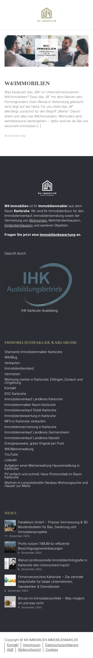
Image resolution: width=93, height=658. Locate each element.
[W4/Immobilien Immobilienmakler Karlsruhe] (46, 14)
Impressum (31, 645)
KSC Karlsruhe (15, 394)
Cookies (52, 650)
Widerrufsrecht (29, 650)
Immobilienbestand (19, 368)
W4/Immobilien (27, 83)
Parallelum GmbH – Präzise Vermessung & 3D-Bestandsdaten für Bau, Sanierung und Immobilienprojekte (53, 527)
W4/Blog (11, 357)
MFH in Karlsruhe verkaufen (25, 421)
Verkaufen (12, 363)
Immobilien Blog (16, 135)
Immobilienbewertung (57, 235)
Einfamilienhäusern (19, 225)
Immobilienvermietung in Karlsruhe (30, 427)
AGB (10, 650)
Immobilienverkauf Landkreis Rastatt (32, 438)
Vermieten (12, 374)
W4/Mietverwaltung (19, 449)
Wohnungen (38, 220)
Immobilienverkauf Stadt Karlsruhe (30, 410)
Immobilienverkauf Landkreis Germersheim (37, 432)
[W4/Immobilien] (46, 51)
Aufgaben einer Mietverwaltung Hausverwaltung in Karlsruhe (42, 467)
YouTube (11, 454)
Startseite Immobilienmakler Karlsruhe (33, 352)
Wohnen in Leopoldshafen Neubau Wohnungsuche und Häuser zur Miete (46, 484)
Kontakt (10, 388)
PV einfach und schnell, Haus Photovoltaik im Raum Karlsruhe (43, 475)
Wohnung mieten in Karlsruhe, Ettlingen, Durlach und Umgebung (44, 381)
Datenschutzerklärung (61, 645)
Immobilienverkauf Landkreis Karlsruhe (34, 399)
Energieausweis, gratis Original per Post (34, 443)
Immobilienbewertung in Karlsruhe (30, 416)
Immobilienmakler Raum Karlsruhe (30, 405)
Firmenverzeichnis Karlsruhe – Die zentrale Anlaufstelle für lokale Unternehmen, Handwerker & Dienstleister (50, 582)
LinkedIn (11, 460)
